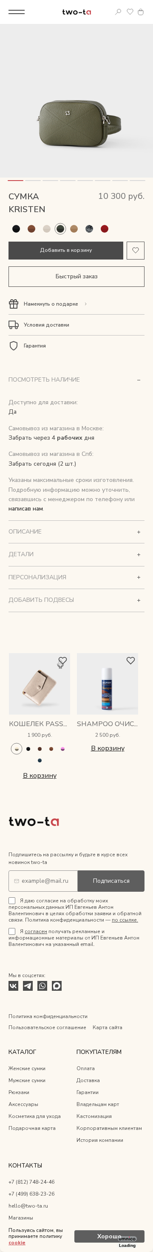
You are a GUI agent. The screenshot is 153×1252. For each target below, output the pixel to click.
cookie (17, 1242)
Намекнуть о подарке (51, 304)
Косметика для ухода (34, 1116)
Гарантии (87, 1092)
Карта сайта (107, 1027)
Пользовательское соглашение (47, 1027)
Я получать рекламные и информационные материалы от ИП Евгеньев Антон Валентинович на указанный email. (73, 938)
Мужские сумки (26, 1080)
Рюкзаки (18, 1092)
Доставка (88, 1080)
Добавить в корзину (66, 250)
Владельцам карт (97, 1104)
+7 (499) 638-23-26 (31, 1194)
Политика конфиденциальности (48, 1016)
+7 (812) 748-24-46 (31, 1182)
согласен (36, 931)
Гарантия (35, 345)
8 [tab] (137, 180)
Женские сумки (26, 1068)
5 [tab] (85, 180)
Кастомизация (94, 1116)
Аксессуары (23, 1104)
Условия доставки (46, 324)
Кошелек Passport (46, 724)
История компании (99, 1140)
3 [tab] (50, 180)
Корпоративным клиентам (109, 1128)
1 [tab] (15, 180)
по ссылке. (125, 919)
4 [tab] (68, 180)
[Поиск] (118, 12)
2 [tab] (33, 180)
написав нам (25, 509)
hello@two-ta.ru (28, 1205)
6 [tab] (102, 180)
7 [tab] (120, 180)
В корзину (40, 775)
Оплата (85, 1068)
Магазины (20, 1217)
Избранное (130, 12)
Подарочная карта (32, 1128)
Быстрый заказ (77, 276)
